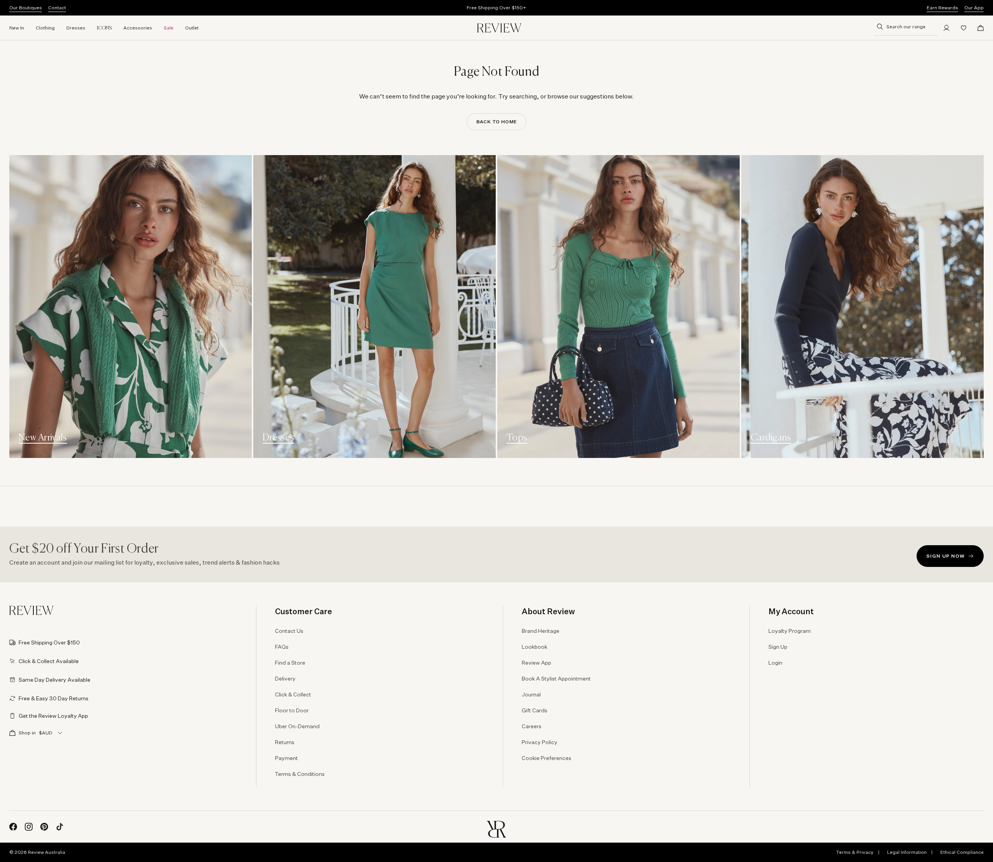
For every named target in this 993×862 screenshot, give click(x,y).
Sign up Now (945, 556)
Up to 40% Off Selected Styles (496, 7)
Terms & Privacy (855, 852)
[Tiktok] (60, 827)
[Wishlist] (963, 27)
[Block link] (130, 306)
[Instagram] (29, 827)
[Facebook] (13, 827)
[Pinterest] (44, 827)
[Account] (946, 27)
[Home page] (499, 28)
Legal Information (907, 852)
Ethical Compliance (962, 852)
